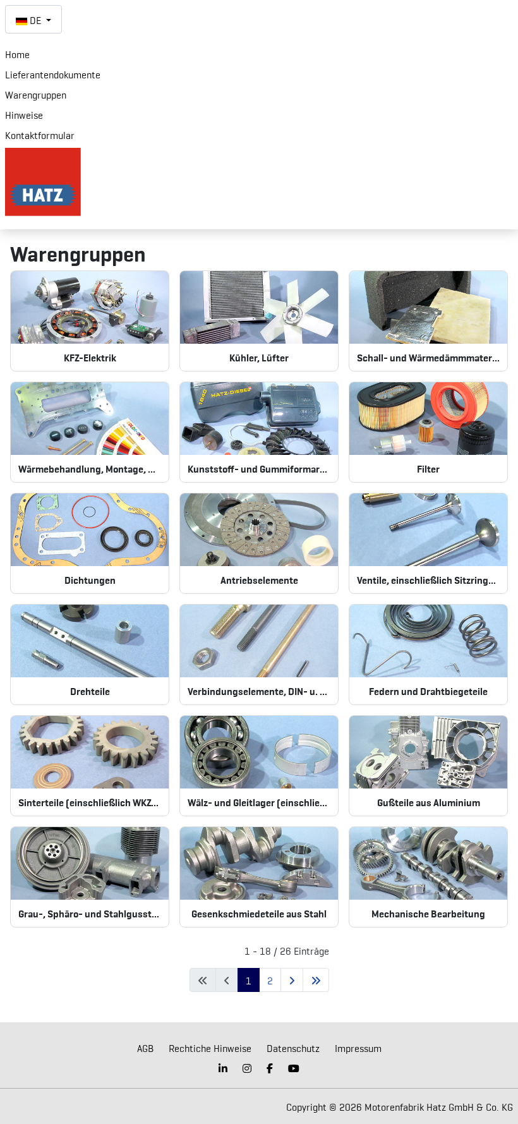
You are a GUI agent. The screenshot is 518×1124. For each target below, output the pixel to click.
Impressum (358, 1047)
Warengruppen (35, 94)
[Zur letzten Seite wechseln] (316, 980)
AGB (145, 1047)
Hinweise (24, 114)
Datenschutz (293, 1047)
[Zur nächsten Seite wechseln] (291, 980)
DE (35, 19)
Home (17, 53)
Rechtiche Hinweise (210, 1047)
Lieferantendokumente (52, 74)
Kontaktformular (40, 134)
